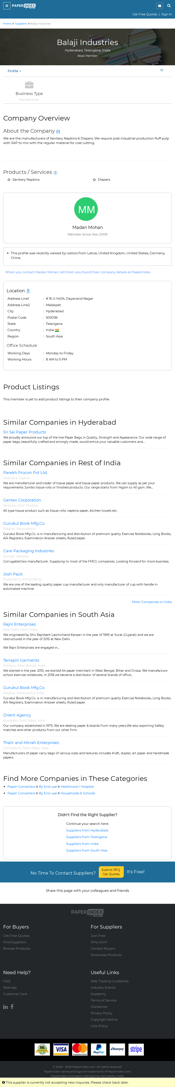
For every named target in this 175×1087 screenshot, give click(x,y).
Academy (98, 994)
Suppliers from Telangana (86, 837)
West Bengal (26, 665)
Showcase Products (106, 955)
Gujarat (24, 478)
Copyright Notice (104, 1019)
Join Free (98, 936)
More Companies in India (152, 602)
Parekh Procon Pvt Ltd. (25, 472)
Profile (13, 71)
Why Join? (99, 942)
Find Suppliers (14, 942)
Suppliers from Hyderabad (87, 830)
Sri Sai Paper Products (24, 432)
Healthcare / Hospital (77, 787)
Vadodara (10, 478)
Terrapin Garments (21, 660)
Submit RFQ (111, 872)
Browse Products (16, 948)
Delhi (24, 630)
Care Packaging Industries (28, 551)
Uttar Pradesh (27, 505)
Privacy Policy (101, 1013)
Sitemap (10, 987)
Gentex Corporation (22, 500)
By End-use (48, 787)
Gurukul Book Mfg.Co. (24, 523)
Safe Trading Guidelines (109, 981)
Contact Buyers (103, 948)
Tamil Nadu (27, 720)
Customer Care (15, 994)
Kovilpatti (10, 720)
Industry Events (103, 987)
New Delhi (11, 630)
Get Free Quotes (145, 14)
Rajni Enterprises (19, 624)
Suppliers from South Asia (86, 850)
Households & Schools (78, 793)
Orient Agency (17, 715)
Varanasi (9, 505)
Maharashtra (25, 529)
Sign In (166, 14)
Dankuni (9, 665)
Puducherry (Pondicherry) (22, 579)
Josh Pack (13, 574)
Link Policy (99, 1026)
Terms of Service (104, 1000)
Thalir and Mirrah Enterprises (31, 742)
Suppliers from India (82, 844)
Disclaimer (99, 1007)
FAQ (6, 981)
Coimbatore (12, 748)
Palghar (9, 529)
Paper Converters (21, 787)
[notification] (159, 6)
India (33, 630)
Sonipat (9, 556)
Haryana (22, 556)
